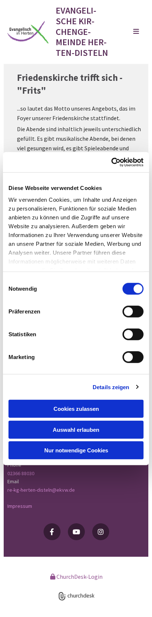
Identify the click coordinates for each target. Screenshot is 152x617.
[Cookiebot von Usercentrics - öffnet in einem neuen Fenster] (111, 162)
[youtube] (76, 532)
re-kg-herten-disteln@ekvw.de (41, 490)
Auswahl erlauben (76, 429)
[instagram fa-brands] (101, 532)
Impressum (19, 506)
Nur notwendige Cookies (76, 450)
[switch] (133, 312)
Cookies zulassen (76, 409)
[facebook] (52, 532)
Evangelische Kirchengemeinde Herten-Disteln (82, 31)
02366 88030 (20, 473)
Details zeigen (111, 387)
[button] (127, 32)
